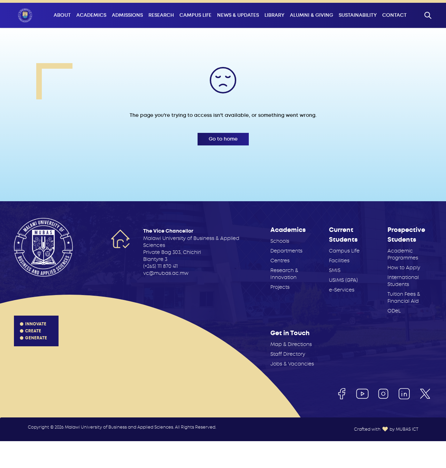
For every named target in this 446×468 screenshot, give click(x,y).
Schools (279, 241)
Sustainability (358, 15)
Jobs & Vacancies (292, 364)
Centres (280, 260)
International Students (403, 280)
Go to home (223, 139)
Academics (91, 15)
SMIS (334, 270)
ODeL (394, 311)
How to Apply (403, 267)
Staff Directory (287, 354)
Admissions (127, 15)
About (62, 15)
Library (274, 15)
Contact (394, 15)
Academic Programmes (402, 254)
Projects (280, 287)
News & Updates (238, 15)
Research (161, 15)
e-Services (341, 290)
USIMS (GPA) (343, 280)
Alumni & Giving (311, 15)
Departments (286, 251)
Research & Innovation (284, 273)
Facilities (339, 260)
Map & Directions (291, 344)
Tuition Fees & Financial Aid (403, 297)
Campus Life (195, 15)
